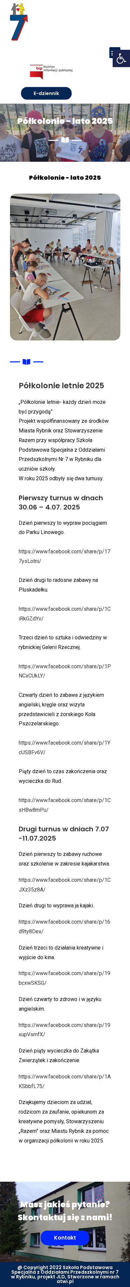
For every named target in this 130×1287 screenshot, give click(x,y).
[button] (121, 58)
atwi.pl (65, 1281)
